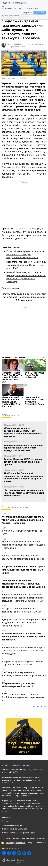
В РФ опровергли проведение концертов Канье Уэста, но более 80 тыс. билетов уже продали (23, 649)
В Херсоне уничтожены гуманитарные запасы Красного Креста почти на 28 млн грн (23, 568)
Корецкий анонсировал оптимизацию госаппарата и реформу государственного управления (25, 254)
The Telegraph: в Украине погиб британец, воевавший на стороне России (23, 673)
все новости (39, 706)
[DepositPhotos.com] (13, 861)
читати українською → (37, 44)
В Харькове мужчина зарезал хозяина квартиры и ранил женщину (22, 662)
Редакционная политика (11, 825)
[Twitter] (9, 853)
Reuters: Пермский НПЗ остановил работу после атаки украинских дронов (23, 556)
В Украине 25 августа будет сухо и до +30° (21, 531)
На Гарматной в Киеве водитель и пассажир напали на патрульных (19, 609)
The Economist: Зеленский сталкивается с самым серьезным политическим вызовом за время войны (23, 582)
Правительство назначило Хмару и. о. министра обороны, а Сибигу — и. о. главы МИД (26, 264)
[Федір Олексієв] (3, 47)
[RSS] (29, 853)
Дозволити (39, 13)
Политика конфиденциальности (14, 829)
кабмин (15, 288)
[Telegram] (14, 853)
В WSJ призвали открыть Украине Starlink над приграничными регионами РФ (22, 696)
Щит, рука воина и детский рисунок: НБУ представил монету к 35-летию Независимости (23, 621)
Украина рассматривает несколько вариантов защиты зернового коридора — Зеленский (23, 543)
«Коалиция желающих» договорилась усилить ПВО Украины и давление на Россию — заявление (22, 518)
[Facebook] (4, 853)
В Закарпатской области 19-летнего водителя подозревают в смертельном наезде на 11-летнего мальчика (22, 596)
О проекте (5, 817)
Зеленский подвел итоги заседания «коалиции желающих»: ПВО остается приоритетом (23, 635)
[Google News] (24, 853)
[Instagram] (19, 853)
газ (9, 288)
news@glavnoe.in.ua (14, 838)
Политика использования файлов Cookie (18, 833)
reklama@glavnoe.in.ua (15, 843)
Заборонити (27, 13)
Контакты (5, 821)
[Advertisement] (24, 204)
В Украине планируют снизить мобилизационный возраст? (18, 683)
